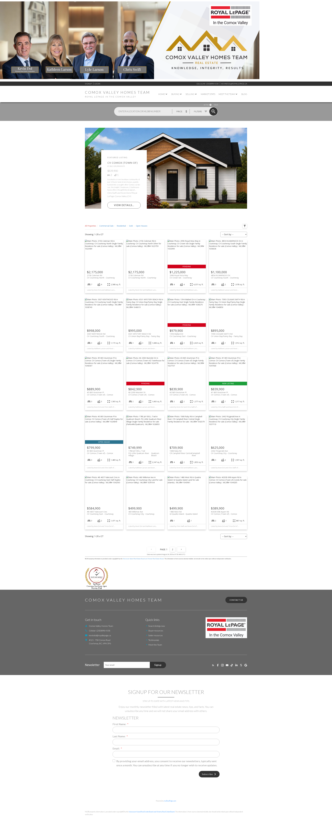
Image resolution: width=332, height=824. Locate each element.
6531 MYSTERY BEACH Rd (144, 335)
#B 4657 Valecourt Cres (100, 513)
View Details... (124, 205)
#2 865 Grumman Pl (183, 393)
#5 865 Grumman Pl (100, 393)
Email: (116, 748)
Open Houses (141, 226)
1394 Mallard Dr (183, 335)
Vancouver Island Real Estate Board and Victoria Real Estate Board (143, 558)
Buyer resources (155, 630)
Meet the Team (155, 644)
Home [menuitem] (161, 94)
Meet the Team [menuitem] (227, 94)
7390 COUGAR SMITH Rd (227, 335)
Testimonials (153, 640)
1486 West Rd (184, 513)
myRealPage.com (170, 801)
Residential (121, 226)
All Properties (90, 226)
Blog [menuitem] (244, 94)
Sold (131, 226)
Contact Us (236, 600)
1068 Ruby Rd (185, 452)
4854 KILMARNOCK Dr (225, 276)
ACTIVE (206, 105)
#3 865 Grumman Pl (100, 452)
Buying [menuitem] (175, 94)
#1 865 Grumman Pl (224, 393)
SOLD (216, 105)
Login (97, 84)
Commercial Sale (106, 226)
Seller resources (155, 635)
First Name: (120, 724)
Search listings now (156, 626)
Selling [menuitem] (190, 94)
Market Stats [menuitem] (208, 94)
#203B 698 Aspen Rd (224, 513)
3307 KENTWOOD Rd (101, 335)
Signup (88, 84)
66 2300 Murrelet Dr (141, 393)
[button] (213, 665)
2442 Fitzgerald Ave (224, 452)
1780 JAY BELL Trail (143, 452)
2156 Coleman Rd (101, 276)
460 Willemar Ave (141, 513)
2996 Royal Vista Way (181, 276)
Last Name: (119, 736)
